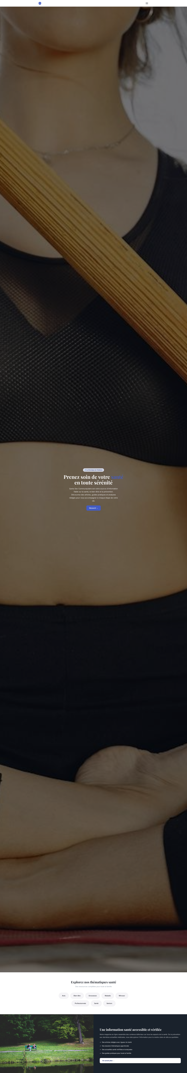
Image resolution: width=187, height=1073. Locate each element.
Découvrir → (93, 508)
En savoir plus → (108, 1061)
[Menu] (147, 3)
